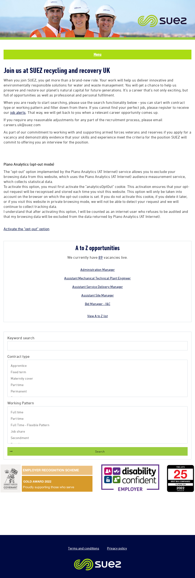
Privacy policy (117, 548)
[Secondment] (98, 438)
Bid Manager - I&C (97, 304)
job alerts (18, 112)
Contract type (18, 356)
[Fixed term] (98, 372)
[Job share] (98, 431)
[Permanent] (98, 391)
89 (100, 257)
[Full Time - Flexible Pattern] (98, 425)
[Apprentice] (98, 365)
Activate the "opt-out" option (26, 229)
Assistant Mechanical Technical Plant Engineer (97, 278)
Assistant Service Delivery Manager (97, 287)
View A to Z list (97, 316)
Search (100, 451)
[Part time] (98, 385)
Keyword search (20, 338)
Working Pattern (20, 403)
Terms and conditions (83, 548)
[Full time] (98, 412)
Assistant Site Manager (97, 295)
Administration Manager (97, 270)
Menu (98, 54)
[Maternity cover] (98, 378)
